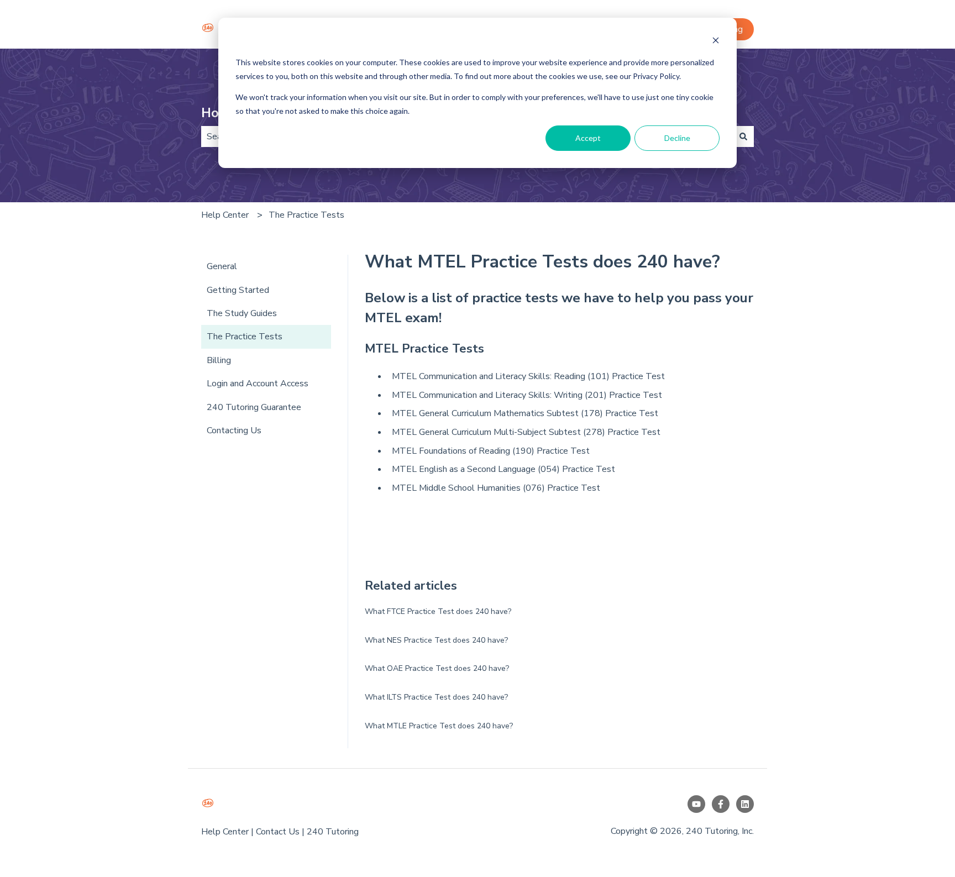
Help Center (225, 215)
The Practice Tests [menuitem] (244, 336)
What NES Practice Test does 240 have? (436, 640)
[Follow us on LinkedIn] (745, 804)
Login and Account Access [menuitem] (257, 383)
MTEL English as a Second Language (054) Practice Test (503, 469)
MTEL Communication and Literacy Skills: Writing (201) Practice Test (527, 395)
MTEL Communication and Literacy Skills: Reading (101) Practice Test (528, 376)
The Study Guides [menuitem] (242, 313)
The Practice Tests (306, 215)
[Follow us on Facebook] (721, 804)
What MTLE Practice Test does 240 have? (439, 726)
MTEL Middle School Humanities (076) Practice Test (496, 488)
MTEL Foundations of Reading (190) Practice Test (491, 451)
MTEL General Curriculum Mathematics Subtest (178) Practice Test (525, 413)
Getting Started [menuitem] (238, 290)
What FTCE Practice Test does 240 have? (438, 611)
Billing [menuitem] (219, 360)
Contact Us (278, 832)
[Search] (743, 136)
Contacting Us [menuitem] (234, 430)
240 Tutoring (333, 832)
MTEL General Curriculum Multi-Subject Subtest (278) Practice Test (526, 432)
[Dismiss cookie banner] (716, 42)
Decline (677, 138)
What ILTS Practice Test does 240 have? (436, 697)
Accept (588, 138)
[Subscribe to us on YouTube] (696, 804)
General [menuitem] (222, 266)
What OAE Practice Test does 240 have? (437, 668)
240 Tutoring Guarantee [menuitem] (254, 407)
